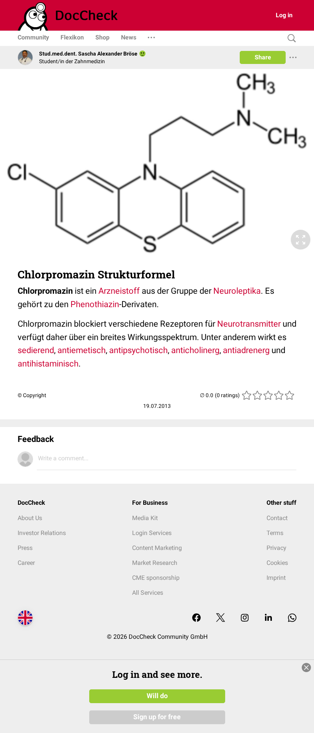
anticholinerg (195, 350)
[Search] (289, 38)
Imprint (276, 577)
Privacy (276, 547)
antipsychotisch (138, 350)
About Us (30, 518)
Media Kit (145, 518)
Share (263, 57)
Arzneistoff (119, 291)
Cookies (277, 562)
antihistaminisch (48, 363)
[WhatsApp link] (292, 618)
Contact (277, 518)
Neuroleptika (237, 291)
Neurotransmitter (249, 324)
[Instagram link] (244, 618)
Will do (157, 696)
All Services (147, 592)
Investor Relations (42, 533)
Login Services (152, 533)
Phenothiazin (94, 304)
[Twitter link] (220, 618)
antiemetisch (81, 350)
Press (25, 547)
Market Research (154, 562)
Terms (275, 533)
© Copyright (32, 395)
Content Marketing (157, 547)
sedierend (36, 350)
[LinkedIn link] (268, 618)
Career (26, 562)
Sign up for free (157, 717)
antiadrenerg (246, 350)
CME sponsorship (156, 577)
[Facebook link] (196, 618)
